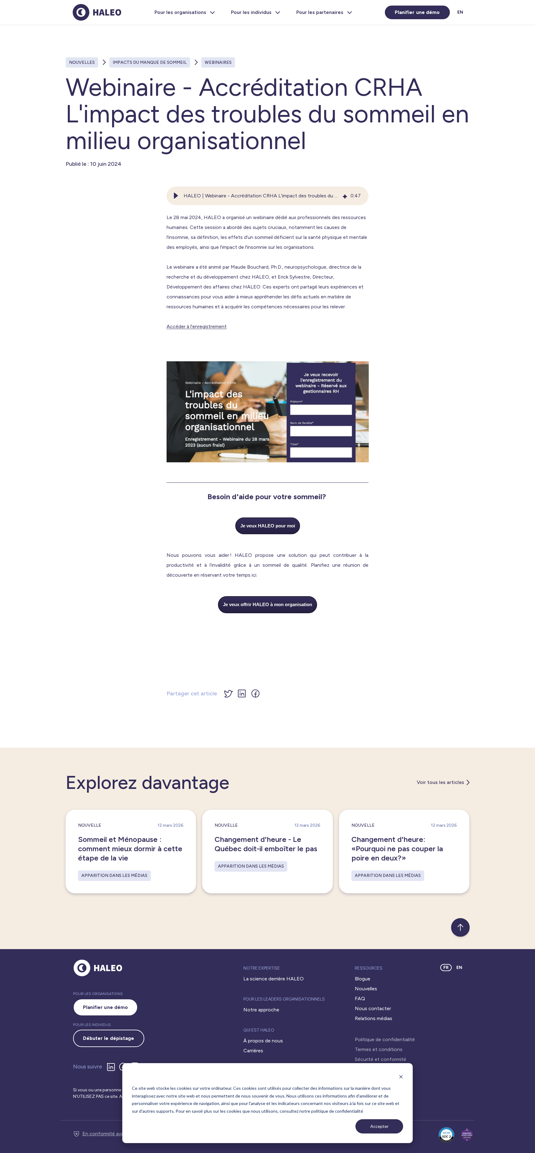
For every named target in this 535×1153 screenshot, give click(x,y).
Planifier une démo (417, 12)
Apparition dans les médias (114, 875)
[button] (176, 196)
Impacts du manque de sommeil (150, 62)
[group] (268, 196)
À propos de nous (263, 1041)
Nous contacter (373, 1008)
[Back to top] (460, 927)
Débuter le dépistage (108, 1038)
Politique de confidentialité (385, 1039)
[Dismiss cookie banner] (401, 1076)
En (460, 12)
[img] (344, 196)
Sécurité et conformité (380, 1059)
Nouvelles (82, 62)
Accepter (379, 1126)
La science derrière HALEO (273, 979)
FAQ (360, 998)
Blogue (362, 979)
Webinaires (218, 62)
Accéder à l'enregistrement (197, 326)
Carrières (253, 1051)
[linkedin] (112, 1067)
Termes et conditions (378, 1049)
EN (459, 967)
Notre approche (261, 1010)
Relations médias (373, 1018)
